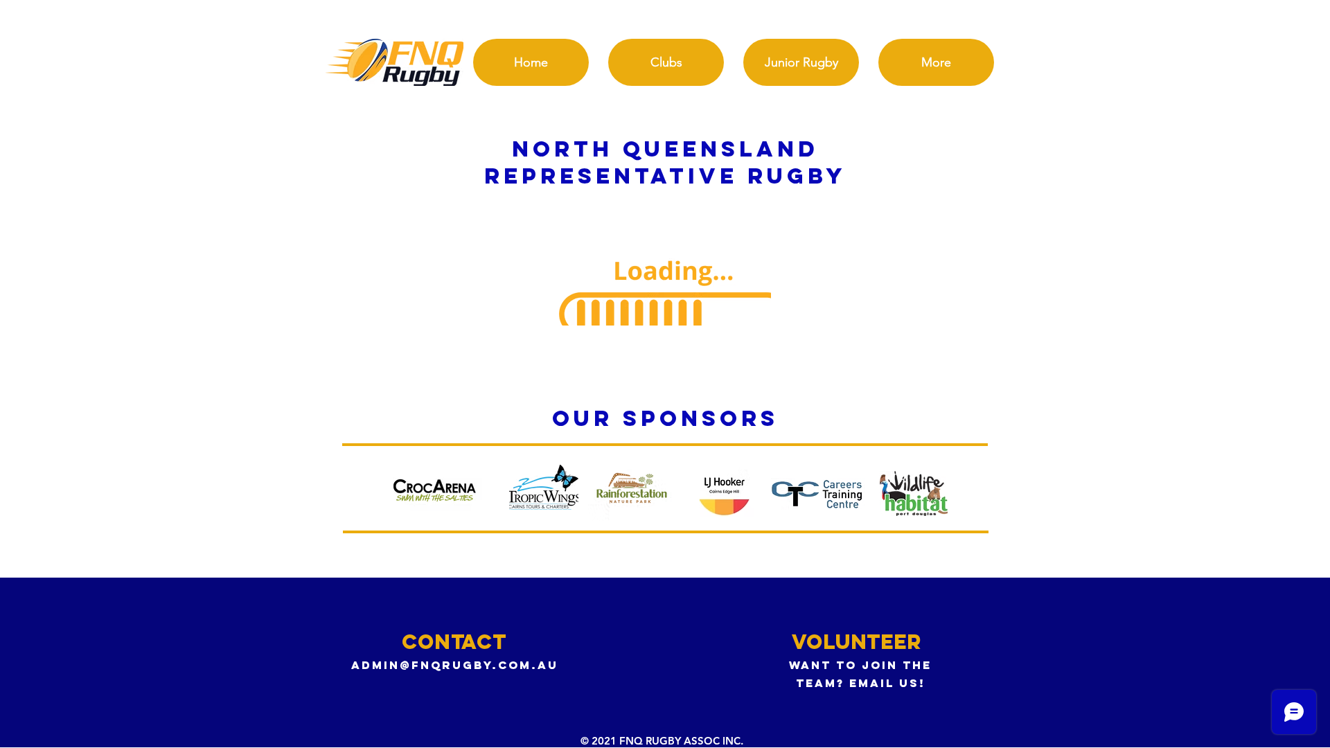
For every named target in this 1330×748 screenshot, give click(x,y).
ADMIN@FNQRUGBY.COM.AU (454, 665)
